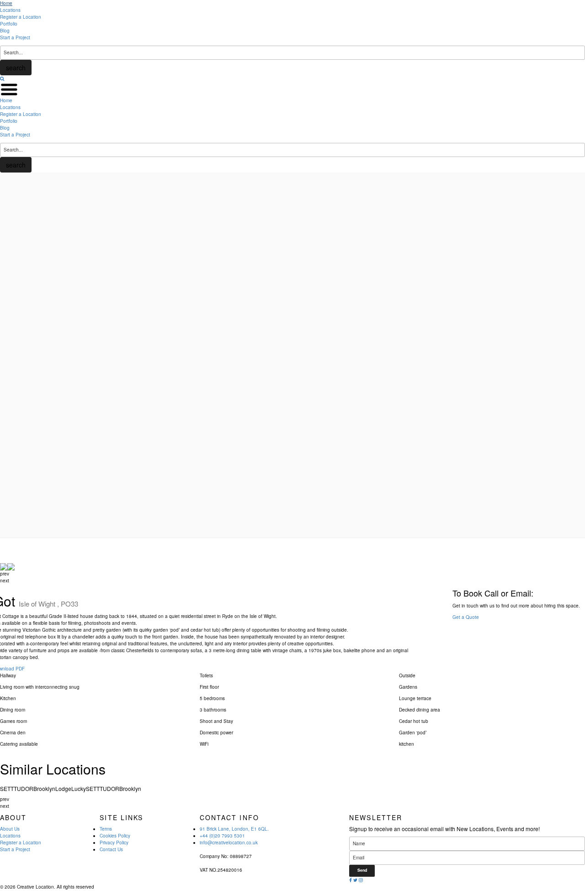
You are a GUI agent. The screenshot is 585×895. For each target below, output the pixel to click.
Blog (5, 30)
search (16, 67)
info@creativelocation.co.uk (229, 842)
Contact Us (111, 849)
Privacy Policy (114, 842)
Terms (106, 829)
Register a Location (20, 17)
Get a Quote (465, 617)
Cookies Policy (115, 835)
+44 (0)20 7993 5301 (222, 835)
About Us (10, 829)
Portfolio (8, 24)
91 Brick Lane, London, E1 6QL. (234, 829)
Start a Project (15, 37)
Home (6, 3)
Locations (10, 10)
